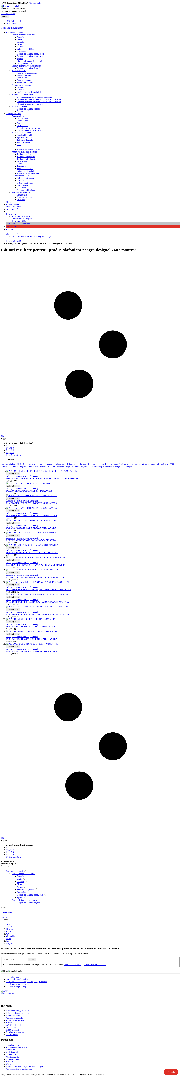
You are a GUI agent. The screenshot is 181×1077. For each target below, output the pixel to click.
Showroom (11, 214)
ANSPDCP (11, 1025)
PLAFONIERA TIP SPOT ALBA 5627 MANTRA (29, 491)
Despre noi (11, 1050)
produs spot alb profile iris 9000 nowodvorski (20, 464)
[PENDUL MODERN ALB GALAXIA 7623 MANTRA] (31, 520)
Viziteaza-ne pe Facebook (18, 984)
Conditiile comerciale (72, 964)
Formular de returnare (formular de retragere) (25, 1066)
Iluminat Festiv (12, 1059)
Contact (9, 229)
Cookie (9, 1064)
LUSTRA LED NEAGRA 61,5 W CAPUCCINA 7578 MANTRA (36, 565)
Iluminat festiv (13, 227)
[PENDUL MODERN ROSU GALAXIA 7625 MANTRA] (32, 545)
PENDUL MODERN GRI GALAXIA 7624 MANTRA (31, 540)
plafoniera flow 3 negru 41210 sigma (116, 466)
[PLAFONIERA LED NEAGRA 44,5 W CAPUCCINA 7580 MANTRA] (38, 582)
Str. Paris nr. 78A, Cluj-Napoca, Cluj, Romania (27, 981)
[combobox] (13, 11)
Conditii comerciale (14, 1018)
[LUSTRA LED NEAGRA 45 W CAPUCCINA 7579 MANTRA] (35, 570)
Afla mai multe (35, 3)
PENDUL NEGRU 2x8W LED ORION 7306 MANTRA (31, 639)
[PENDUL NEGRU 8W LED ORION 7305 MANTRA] (31, 619)
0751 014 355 (13, 977)
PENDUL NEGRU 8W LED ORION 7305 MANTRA (30, 627)
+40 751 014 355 (14, 21)
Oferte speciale (12, 1057)
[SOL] (7, 993)
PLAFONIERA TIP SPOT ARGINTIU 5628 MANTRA (31, 503)
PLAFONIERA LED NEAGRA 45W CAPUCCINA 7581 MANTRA (37, 602)
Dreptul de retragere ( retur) (17, 1011)
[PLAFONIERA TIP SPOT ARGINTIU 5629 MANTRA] (31, 508)
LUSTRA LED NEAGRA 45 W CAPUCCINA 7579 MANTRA (35, 577)
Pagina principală (13, 241)
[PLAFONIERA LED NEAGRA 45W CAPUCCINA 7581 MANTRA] (37, 594)
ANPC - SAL (12, 1027)
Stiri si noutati (12, 1052)
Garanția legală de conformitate (19, 1069)
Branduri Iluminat (13, 207)
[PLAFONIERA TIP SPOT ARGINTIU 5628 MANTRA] (31, 495)
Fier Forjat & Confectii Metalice (20, 224)
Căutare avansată (8, 13)
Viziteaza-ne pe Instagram (18, 986)
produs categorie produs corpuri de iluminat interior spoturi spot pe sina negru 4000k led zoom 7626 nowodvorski (87, 464)
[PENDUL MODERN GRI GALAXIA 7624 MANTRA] (31, 533)
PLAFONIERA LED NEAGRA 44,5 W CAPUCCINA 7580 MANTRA (38, 589)
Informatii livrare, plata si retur (19, 1013)
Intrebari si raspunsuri (15, 1032)
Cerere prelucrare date (15, 1020)
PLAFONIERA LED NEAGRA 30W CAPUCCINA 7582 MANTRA (37, 614)
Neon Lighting (12, 1030)
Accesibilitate (12, 1034)
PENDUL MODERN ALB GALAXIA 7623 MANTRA (31, 528)
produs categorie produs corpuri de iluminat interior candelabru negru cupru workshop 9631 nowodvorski (57, 466)
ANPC (20, 1025)
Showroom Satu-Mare (21, 216)
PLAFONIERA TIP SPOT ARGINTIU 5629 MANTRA (31, 515)
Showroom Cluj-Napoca (22, 219)
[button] (17, 476)
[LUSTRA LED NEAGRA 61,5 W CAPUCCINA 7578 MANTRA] (36, 557)
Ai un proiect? (12, 209)
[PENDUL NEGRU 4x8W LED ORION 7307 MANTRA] (32, 644)
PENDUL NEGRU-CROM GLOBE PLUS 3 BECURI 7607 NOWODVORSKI (42, 478)
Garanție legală (12, 234)
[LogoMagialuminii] (10, 6)
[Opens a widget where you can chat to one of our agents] (171, 1072)
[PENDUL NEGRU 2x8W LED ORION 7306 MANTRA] (32, 631)
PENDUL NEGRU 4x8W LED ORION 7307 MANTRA (31, 651)
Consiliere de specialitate (16, 1047)
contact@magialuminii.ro (17, 979)
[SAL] (5, 991)
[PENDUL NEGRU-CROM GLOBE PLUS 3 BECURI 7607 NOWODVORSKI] (42, 471)
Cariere (9, 1023)
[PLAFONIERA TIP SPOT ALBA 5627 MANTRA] (29, 483)
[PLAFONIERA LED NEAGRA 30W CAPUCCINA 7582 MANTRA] (37, 607)
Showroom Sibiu (19, 221)
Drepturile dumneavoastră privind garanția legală (32, 236)
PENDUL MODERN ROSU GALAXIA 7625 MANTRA (32, 552)
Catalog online (13, 1045)
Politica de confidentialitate (95, 964)
